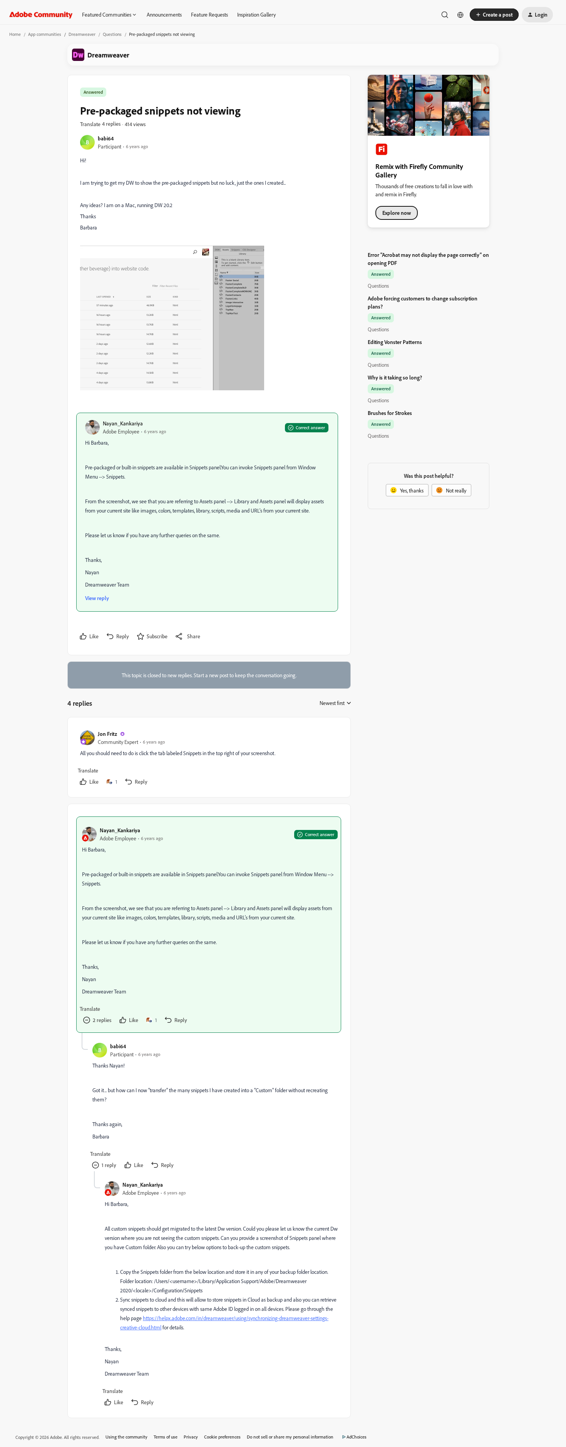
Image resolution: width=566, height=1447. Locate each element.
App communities (44, 34)
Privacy (191, 1437)
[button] (494, 14)
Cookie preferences (222, 1437)
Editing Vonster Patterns (395, 342)
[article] (208, 759)
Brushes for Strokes (390, 413)
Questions (112, 34)
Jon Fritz (107, 733)
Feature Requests (209, 14)
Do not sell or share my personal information (290, 1437)
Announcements (164, 14)
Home (15, 34)
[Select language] (460, 14)
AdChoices (357, 1437)
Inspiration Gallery (256, 14)
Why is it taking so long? (395, 377)
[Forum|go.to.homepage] (41, 14)
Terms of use (166, 1437)
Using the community (126, 1437)
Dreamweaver (82, 34)
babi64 (106, 138)
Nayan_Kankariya (123, 423)
